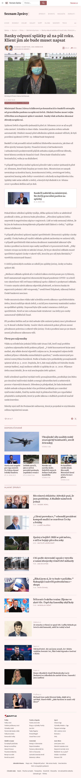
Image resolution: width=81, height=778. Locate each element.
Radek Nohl (43, 504)
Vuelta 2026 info (34, 723)
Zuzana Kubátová (22, 47)
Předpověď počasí (39, 763)
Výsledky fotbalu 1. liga (61, 726)
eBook (67, 48)
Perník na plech (9, 757)
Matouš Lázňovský (46, 543)
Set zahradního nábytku (65, 771)
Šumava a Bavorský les (36, 749)
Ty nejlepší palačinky (11, 744)
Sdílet (75, 48)
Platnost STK (58, 757)
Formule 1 (57, 734)
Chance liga (57, 723)
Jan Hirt (31, 728)
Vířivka (44, 774)
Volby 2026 (7, 723)
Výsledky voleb (9, 728)
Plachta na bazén (27, 771)
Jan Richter (42, 564)
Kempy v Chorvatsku (35, 744)
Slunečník (46, 771)
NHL (55, 737)
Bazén (19, 771)
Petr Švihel (43, 587)
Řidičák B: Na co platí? (61, 752)
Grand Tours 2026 (34, 737)
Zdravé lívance (9, 749)
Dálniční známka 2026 (61, 746)
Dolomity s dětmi (34, 757)
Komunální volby (9, 737)
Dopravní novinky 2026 (61, 749)
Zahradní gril (37, 774)
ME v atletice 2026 (60, 731)
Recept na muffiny (10, 746)
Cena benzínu (62, 763)
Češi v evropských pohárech (40, 766)
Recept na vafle (9, 755)
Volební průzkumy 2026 (11, 726)
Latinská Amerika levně (36, 755)
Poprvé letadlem (34, 746)
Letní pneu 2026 (59, 744)
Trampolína (38, 771)
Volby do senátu (9, 734)
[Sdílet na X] (75, 419)
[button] (40, 73)
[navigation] (2, 3)
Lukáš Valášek (43, 525)
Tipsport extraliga (59, 728)
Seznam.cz (74, 3)
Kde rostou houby (51, 763)
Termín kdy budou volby (11, 731)
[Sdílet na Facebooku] (72, 419)
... (75, 22)
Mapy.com (29, 763)
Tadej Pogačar (33, 731)
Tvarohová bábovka (10, 752)
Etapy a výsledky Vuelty (36, 726)
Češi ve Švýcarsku (34, 752)
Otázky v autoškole (60, 755)
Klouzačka (53, 771)
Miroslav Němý (44, 605)
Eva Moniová (37, 47)
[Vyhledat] (43, 3)
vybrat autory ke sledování (21, 49)
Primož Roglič (33, 734)
